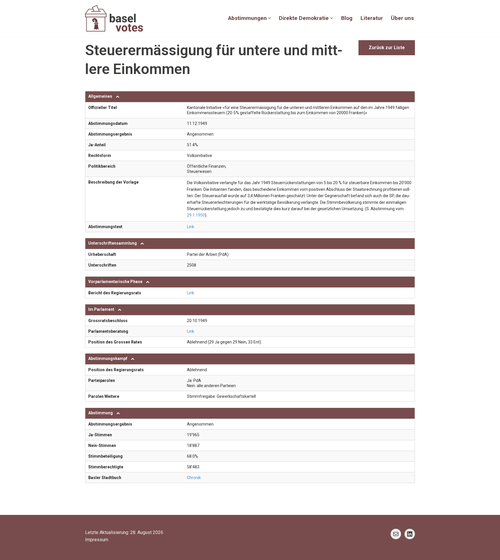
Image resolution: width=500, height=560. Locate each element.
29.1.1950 (196, 215)
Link (190, 226)
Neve (90, 553)
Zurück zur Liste (387, 47)
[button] (269, 18)
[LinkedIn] (410, 534)
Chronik (194, 477)
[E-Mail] (396, 534)
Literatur (372, 18)
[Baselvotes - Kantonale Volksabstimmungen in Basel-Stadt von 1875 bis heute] (114, 18)
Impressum (96, 539)
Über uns (402, 18)
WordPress (143, 553)
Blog (346, 18)
